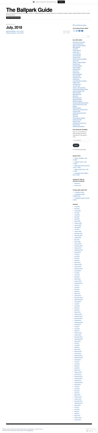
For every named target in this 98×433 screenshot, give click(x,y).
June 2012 (77, 388)
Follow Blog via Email (80, 129)
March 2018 (77, 279)
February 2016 (78, 314)
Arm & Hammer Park (78, 44)
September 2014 (78, 339)
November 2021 (78, 235)
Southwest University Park (79, 123)
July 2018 (76, 272)
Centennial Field (77, 50)
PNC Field (75, 114)
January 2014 (77, 353)
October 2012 (77, 380)
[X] (74, 31)
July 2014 (76, 343)
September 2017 (78, 283)
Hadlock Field (76, 82)
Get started (61, 1)
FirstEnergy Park (77, 77)
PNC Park (75, 116)
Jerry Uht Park (76, 86)
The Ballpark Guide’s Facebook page (79, 195)
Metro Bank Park (77, 94)
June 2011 (77, 409)
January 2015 (77, 335)
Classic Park (76, 52)
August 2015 (77, 324)
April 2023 (76, 219)
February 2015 (78, 332)
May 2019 (76, 258)
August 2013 (77, 359)
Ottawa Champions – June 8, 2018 (14, 33)
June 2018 (77, 275)
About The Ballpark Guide (13, 17)
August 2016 (77, 301)
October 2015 (77, 320)
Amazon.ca (77, 183)
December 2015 (78, 316)
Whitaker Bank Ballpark (78, 126)
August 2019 (77, 252)
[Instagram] (76, 31)
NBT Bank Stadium (77, 101)
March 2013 (77, 370)
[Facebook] (79, 31)
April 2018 (76, 277)
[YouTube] (82, 31)
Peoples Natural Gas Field (79, 113)
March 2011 (77, 415)
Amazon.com (77, 185)
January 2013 (77, 374)
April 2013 (76, 368)
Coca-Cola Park (77, 55)
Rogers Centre (76, 121)
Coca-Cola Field (77, 54)
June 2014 (77, 345)
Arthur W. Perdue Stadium (79, 45)
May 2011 (76, 411)
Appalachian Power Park (79, 42)
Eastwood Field (76, 69)
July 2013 (76, 361)
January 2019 (77, 266)
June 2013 (77, 363)
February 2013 (78, 372)
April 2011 (76, 413)
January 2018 (77, 281)
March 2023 (77, 221)
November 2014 (78, 337)
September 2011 (78, 403)
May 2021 (76, 239)
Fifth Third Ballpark (77, 74)
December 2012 (78, 376)
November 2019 (78, 246)
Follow (76, 145)
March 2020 (77, 241)
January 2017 (77, 295)
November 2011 (78, 401)
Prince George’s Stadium (79, 118)
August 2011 (77, 405)
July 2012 (76, 386)
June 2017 (77, 287)
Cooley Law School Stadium (80, 59)
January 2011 (77, 419)
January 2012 (77, 399)
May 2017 (76, 289)
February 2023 (78, 223)
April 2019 (76, 260)
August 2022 (77, 227)
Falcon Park (76, 71)
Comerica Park (76, 57)
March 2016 (77, 312)
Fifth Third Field (76, 76)
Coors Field (75, 60)
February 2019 (78, 264)
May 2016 (76, 308)
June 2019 (77, 256)
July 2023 (76, 212)
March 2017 (77, 293)
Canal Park (75, 49)
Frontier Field (76, 79)
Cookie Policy (30, 430)
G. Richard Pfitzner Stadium (80, 81)
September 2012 (78, 382)
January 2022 (77, 231)
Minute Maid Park (77, 97)
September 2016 (78, 299)
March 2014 (77, 349)
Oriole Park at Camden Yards (80, 109)
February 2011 (78, 417)
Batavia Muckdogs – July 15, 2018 (14, 31)
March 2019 (77, 262)
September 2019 (78, 250)
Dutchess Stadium (77, 65)
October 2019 (77, 248)
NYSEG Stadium (77, 108)
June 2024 (77, 206)
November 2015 (78, 318)
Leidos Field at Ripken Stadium (80, 89)
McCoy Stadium (77, 92)
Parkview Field (76, 111)
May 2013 (76, 366)
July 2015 (76, 326)
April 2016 (76, 310)
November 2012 (78, 378)
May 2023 (76, 217)
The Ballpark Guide (29, 9)
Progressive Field (77, 119)
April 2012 (76, 392)
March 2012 (77, 395)
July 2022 (76, 229)
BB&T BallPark (76, 47)
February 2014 (78, 351)
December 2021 (78, 233)
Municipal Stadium (77, 99)
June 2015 (77, 328)
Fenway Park (76, 72)
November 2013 (78, 355)
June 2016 (77, 306)
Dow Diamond (76, 64)
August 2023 (77, 210)
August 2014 (77, 341)
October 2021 (77, 237)
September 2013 (78, 357)
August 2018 (77, 270)
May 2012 (76, 390)
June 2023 (77, 215)
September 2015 (78, 322)
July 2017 (76, 285)
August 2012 (77, 384)
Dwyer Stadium (76, 67)
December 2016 (78, 297)
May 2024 (76, 208)
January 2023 (77, 225)
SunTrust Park (76, 124)
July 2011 (76, 407)
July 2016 (76, 303)
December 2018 (78, 268)
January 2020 (77, 243)
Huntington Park (77, 84)
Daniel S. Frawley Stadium (79, 62)
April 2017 (76, 291)
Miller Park (75, 96)
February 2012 (78, 397)
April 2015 (76, 330)
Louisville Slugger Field (78, 91)
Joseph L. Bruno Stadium (79, 87)
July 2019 (76, 254)
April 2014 (76, 347)
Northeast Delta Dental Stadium (81, 103)
